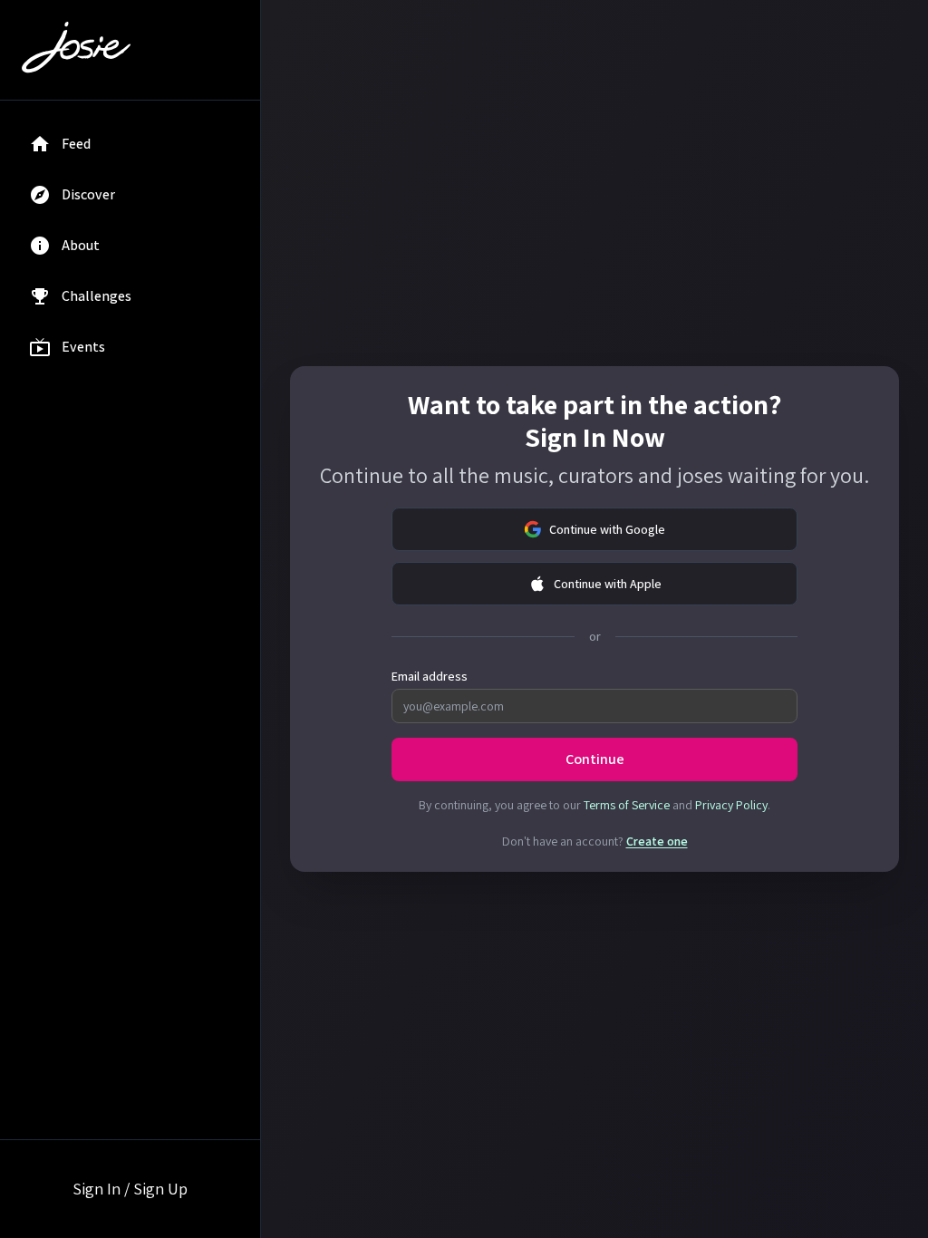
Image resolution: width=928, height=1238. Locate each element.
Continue (595, 759)
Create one (657, 841)
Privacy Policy (731, 805)
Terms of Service (627, 805)
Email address (430, 676)
